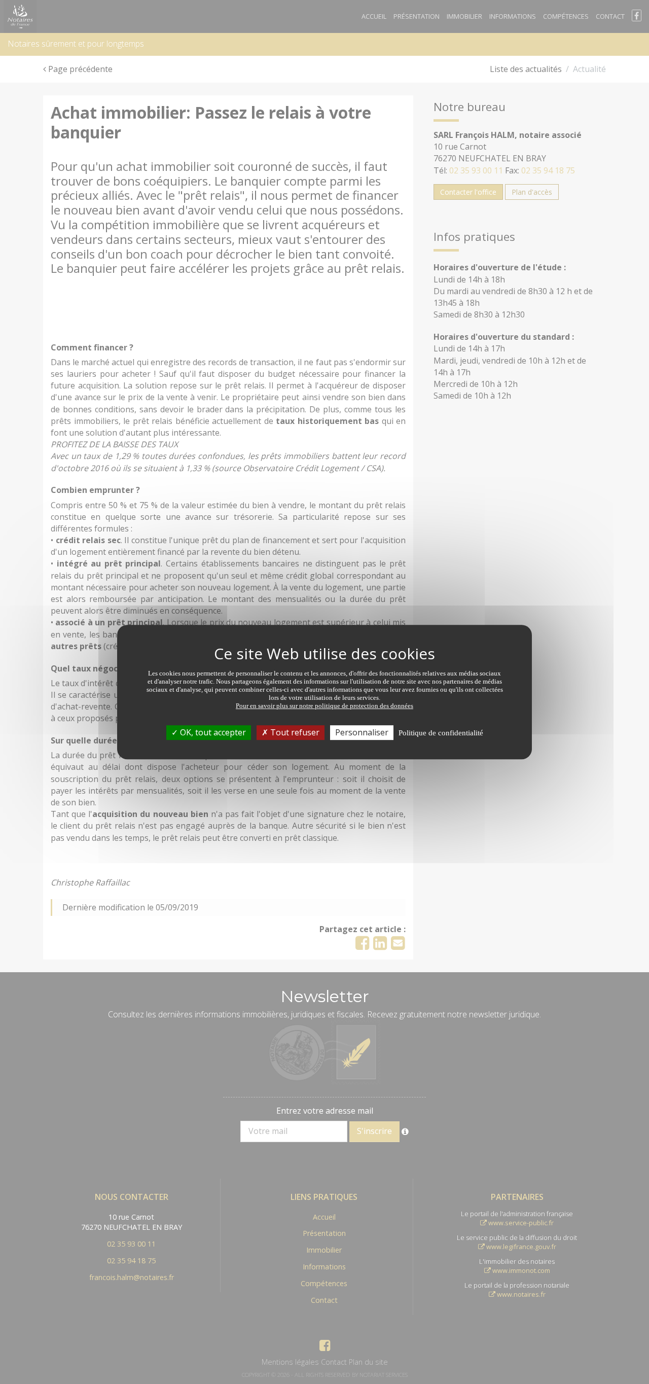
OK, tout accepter (212, 732)
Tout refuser (293, 732)
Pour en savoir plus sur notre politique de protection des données (324, 705)
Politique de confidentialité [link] (441, 733)
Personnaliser (361, 732)
